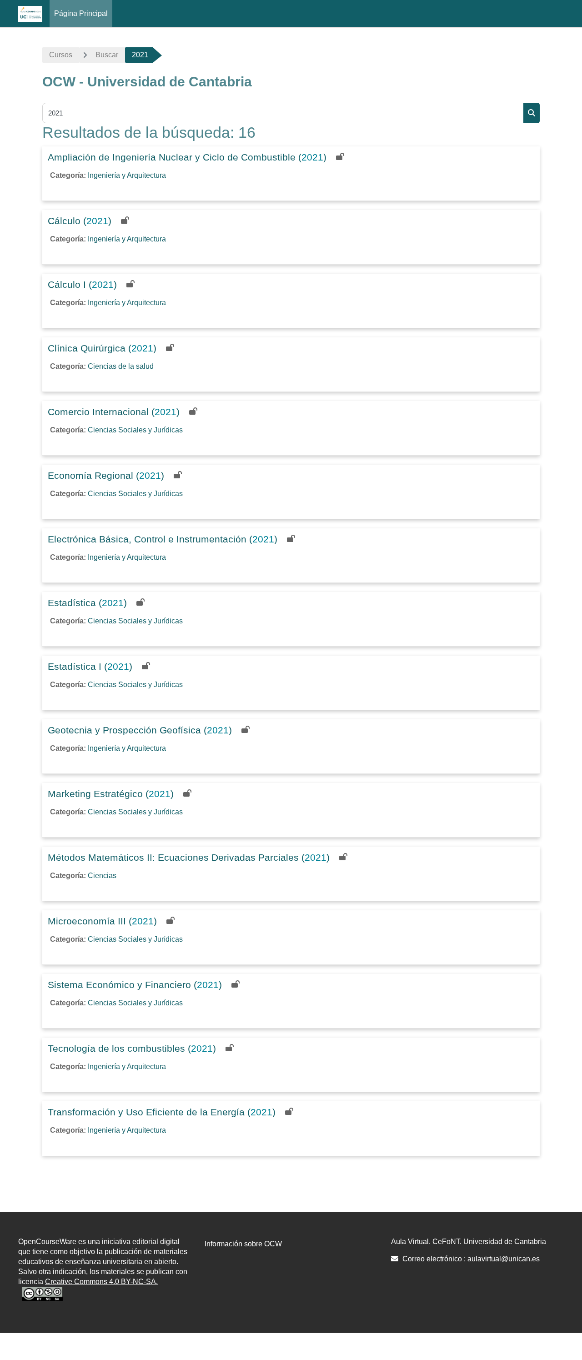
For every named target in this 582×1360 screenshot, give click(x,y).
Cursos (60, 55)
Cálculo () (79, 221)
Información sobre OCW (243, 1244)
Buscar (106, 55)
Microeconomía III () (102, 921)
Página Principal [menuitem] (81, 13)
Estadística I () (90, 666)
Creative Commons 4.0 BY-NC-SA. (101, 1281)
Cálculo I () (82, 284)
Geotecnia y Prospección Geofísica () (140, 730)
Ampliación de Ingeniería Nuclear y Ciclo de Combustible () (187, 157)
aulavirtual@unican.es (503, 1259)
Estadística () (87, 602)
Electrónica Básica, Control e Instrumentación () (162, 539)
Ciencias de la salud (121, 366)
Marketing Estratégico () (111, 793)
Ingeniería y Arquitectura (127, 175)
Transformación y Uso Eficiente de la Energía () (162, 1112)
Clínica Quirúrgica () (102, 348)
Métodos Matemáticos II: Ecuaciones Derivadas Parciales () (189, 857)
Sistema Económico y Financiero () (135, 984)
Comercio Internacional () (114, 411)
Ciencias (102, 875)
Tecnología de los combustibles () (132, 1048)
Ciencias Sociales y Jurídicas (135, 430)
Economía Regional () (106, 475)
